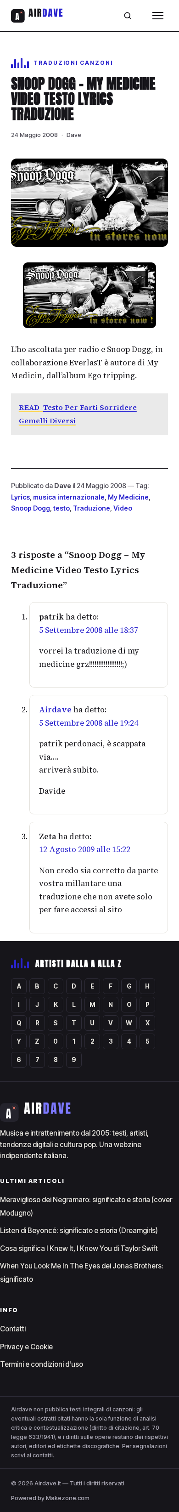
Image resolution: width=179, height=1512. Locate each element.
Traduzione (91, 508)
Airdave (55, 710)
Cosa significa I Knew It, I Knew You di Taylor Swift (79, 1248)
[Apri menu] (158, 15)
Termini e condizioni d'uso (41, 1364)
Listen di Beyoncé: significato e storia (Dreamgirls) (79, 1230)
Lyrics (20, 497)
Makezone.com (68, 1497)
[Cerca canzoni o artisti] (127, 15)
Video (122, 508)
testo (61, 508)
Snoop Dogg (30, 508)
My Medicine (128, 497)
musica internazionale (69, 497)
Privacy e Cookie (26, 1346)
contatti (43, 1455)
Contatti (13, 1328)
